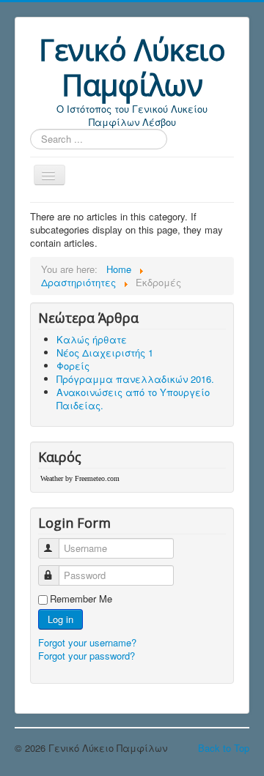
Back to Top (223, 748)
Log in (60, 619)
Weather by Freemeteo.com (80, 478)
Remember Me (81, 598)
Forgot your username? (87, 642)
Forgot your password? (86, 656)
